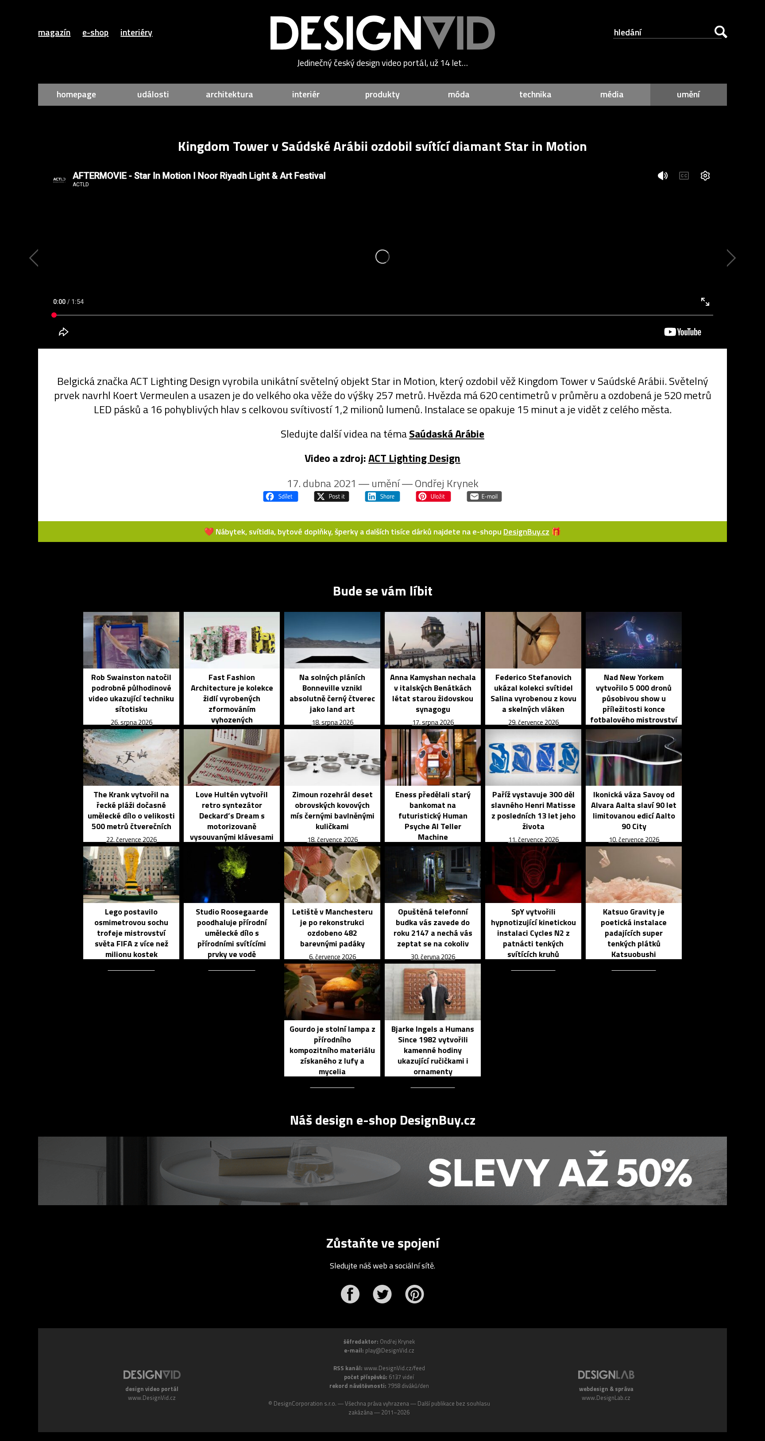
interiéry (136, 32)
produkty (382, 94)
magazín (54, 32)
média (612, 94)
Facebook (349, 1294)
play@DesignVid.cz (389, 1350)
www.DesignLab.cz (606, 1397)
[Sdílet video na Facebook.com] (280, 496)
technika (535, 94)
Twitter (382, 1294)
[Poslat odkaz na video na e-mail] (484, 496)
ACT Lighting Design (414, 458)
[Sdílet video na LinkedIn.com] (382, 496)
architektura (229, 94)
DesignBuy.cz (526, 532)
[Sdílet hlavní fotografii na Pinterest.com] (433, 496)
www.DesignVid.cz (152, 1397)
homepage (76, 94)
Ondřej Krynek (447, 483)
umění (688, 94)
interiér (306, 94)
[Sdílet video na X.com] (331, 496)
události (153, 94)
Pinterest (414, 1294)
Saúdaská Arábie (446, 434)
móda (459, 94)
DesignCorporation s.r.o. (305, 1403)
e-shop (95, 32)
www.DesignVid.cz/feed (394, 1368)
